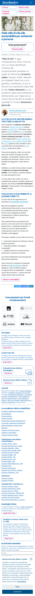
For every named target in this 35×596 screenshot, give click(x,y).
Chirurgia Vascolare (6, 418)
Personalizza (21, 581)
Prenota (5, 7)
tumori (6, 143)
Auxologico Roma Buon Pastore (10, 497)
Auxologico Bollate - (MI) (8, 457)
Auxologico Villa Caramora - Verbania (11, 470)
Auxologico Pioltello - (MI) (8, 455)
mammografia (28, 395)
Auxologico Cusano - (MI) (8, 459)
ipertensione (26, 139)
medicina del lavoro (25, 400)
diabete (18, 141)
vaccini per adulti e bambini (9, 398)
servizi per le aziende (13, 400)
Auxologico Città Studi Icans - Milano (11, 446)
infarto (19, 139)
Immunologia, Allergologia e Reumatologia (13, 423)
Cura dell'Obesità (6, 414)
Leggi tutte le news (9, 513)
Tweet (17, 286)
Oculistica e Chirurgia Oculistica (10, 430)
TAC (6, 395)
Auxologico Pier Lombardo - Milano (11, 450)
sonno (22, 132)
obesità (24, 141)
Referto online (24, 7)
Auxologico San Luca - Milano (9, 491)
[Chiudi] (31, 559)
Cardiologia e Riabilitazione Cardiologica (12, 411)
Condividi (24, 286)
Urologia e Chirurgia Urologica (9, 435)
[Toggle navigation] (30, 3)
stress (10, 132)
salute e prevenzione (27, 507)
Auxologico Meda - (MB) (8, 461)
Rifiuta (18, 587)
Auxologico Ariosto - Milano (9, 444)
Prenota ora (8, 373)
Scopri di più (7, 347)
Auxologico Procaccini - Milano (10, 452)
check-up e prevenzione (8, 402)
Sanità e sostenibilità (11, 280)
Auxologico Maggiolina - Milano (10, 448)
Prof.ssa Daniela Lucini (17, 110)
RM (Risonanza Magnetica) (15, 395)
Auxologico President (7, 480)
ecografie (4, 396)
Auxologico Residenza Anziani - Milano (12, 495)
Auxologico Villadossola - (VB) (10, 472)
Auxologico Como (6, 466)
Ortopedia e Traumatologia (8, 432)
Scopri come (8, 538)
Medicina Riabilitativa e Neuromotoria (11, 425)
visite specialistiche (23, 396)
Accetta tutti (17, 591)
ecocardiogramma (12, 396)
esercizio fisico (13, 129)
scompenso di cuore (8, 141)
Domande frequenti (6, 12)
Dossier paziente (25, 11)
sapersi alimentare (16, 127)
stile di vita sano (15, 265)
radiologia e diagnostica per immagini (19, 393)
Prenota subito (17, 49)
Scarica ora (8, 383)
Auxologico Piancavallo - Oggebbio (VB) (12, 493)
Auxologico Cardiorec (7, 478)
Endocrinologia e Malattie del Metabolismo (13, 421)
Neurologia (4, 428)
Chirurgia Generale (6, 416)
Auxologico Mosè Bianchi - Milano (11, 488)
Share (31, 286)
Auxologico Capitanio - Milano (9, 486)
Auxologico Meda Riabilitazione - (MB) (12, 464)
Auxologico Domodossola (8, 468)
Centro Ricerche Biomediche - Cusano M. (13, 500)
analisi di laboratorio (25, 391)
